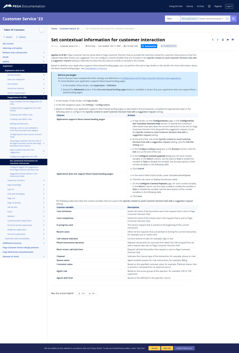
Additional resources (12, 243)
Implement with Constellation (17, 238)
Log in (229, 6)
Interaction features (15, 88)
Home (54, 29)
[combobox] (202, 19)
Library (189, 6)
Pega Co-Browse (14, 203)
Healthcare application (16, 229)
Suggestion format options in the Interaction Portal (23, 174)
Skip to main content (11, 2)
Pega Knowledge (14, 185)
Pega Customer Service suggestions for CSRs (26, 102)
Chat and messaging (16, 194)
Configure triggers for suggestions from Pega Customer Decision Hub (24, 168)
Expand (9, 37)
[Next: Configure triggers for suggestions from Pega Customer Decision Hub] (217, 39)
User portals (12, 84)
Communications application (19, 220)
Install (5, 57)
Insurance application (16, 234)
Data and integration (16, 79)
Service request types (16, 93)
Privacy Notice (96, 348)
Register (218, 6)
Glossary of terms (11, 256)
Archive (200, 6)
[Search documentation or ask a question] (233, 19)
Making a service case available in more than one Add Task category (24, 129)
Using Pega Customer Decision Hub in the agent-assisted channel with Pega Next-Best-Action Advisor (25, 143)
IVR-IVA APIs (12, 207)
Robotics (11, 216)
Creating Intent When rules (21, 115)
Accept (154, 348)
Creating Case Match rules (21, 119)
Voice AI (10, 189)
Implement (8, 66)
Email (9, 212)
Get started (8, 43)
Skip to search (30, 2)
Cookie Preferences (184, 348)
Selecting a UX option (12, 48)
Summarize (150, 46)
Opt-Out (167, 348)
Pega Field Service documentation (18, 252)
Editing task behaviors (19, 123)
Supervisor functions (16, 180)
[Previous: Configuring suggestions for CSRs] (212, 39)
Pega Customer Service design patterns (21, 247)
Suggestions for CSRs (17, 97)
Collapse (22, 37)
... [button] (82, 29)
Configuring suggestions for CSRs (24, 156)
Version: (54, 46)
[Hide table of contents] (42, 30)
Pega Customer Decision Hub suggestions (22, 151)
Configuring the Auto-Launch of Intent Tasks (26, 135)
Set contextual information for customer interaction (24, 162)
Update (6, 61)
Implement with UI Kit (15, 70)
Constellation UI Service (96, 68)
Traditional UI (169, 46)
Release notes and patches (15, 52)
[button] (198, 19)
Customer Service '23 (69, 29)
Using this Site (175, 6)
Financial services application (19, 225)
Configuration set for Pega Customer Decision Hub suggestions (151, 78)
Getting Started (13, 75)
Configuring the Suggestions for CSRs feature (25, 109)
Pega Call (11, 198)
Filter (169, 18)
